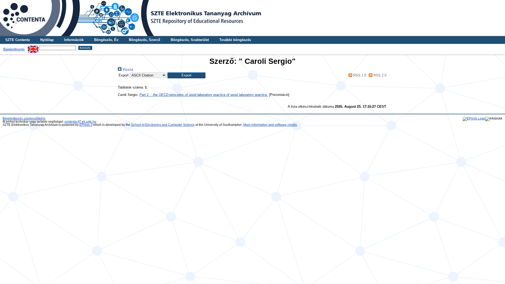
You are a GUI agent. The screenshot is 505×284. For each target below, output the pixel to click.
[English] (33, 48)
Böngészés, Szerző (144, 40)
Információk (74, 40)
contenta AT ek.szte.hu (80, 121)
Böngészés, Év (106, 40)
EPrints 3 (85, 124)
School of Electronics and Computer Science (163, 124)
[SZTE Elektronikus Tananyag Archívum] (252, 18)
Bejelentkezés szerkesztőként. (24, 118)
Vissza (127, 69)
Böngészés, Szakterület (190, 40)
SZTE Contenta (17, 40)
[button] (186, 75)
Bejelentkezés (14, 49)
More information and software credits (270, 124)
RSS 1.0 (359, 75)
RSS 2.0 (379, 75)
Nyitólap (47, 40)
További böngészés (235, 40)
